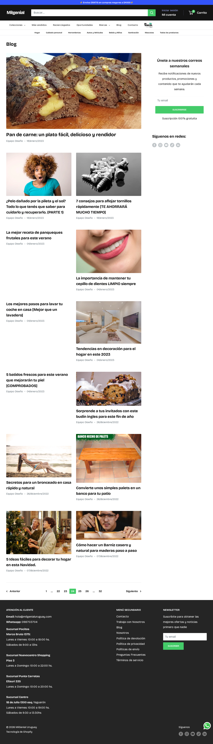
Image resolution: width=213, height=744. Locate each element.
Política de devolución (130, 638)
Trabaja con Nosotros (130, 622)
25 (79, 591)
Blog (119, 627)
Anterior (15, 591)
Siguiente (132, 591)
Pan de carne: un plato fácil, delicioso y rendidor (61, 134)
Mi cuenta (169, 14)
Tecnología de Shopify (19, 731)
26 (87, 591)
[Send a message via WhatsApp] (207, 725)
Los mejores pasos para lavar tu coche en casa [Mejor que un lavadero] (34, 309)
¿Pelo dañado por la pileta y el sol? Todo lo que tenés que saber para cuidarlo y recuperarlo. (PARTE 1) (36, 206)
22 (58, 591)
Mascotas (149, 33)
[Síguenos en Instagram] (160, 145)
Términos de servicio (129, 660)
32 (100, 591)
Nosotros (122, 633)
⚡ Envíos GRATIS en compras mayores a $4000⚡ (106, 2)
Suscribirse (179, 109)
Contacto (122, 616)
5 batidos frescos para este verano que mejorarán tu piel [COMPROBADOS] (37, 380)
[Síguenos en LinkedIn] (178, 145)
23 (65, 591)
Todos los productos (169, 33)
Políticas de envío (127, 649)
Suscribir (173, 646)
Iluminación (133, 33)
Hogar (37, 33)
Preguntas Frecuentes (130, 654)
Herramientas (74, 33)
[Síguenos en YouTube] (166, 145)
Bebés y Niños (115, 33)
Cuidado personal (54, 33)
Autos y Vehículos (95, 33)
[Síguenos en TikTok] (172, 145)
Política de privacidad (130, 644)
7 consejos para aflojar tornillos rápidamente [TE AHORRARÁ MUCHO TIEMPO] (103, 206)
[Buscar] (152, 12)
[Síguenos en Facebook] (154, 145)
